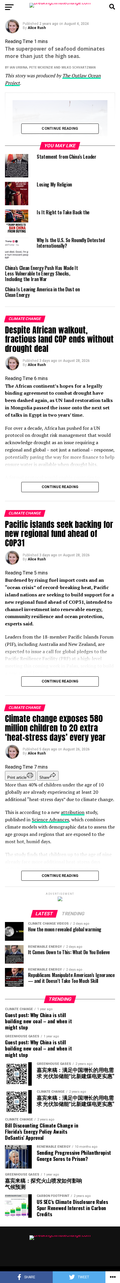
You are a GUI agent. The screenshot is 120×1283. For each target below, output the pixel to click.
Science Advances (50, 819)
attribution (72, 812)
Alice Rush (37, 28)
